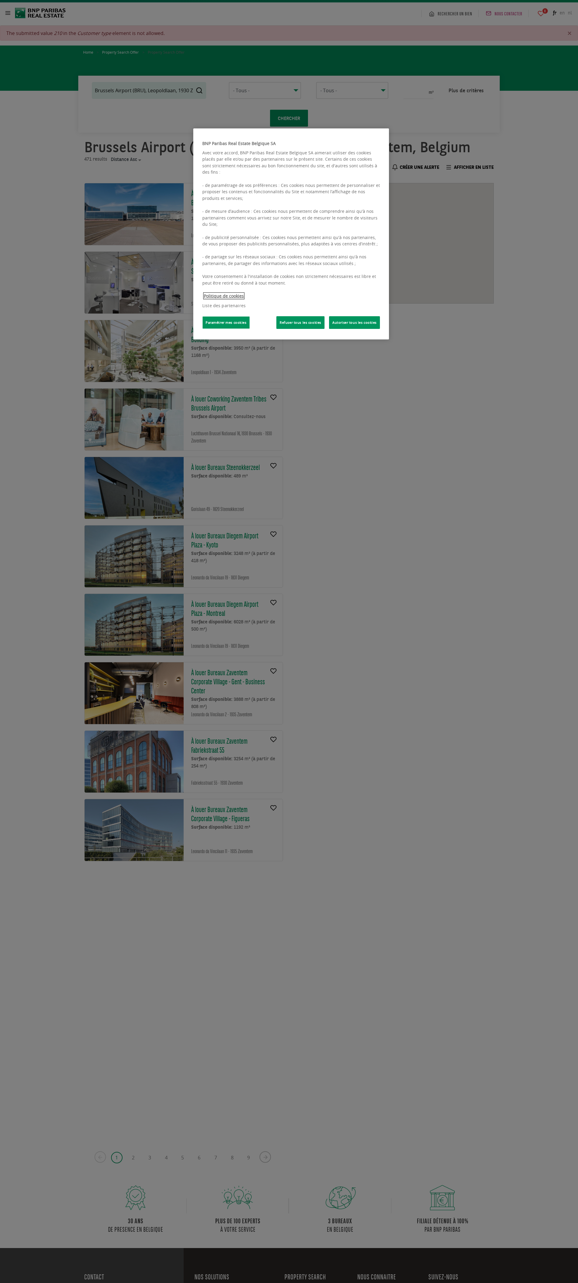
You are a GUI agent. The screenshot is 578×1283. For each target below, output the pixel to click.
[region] (291, 233)
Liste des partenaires (224, 305)
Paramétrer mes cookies (226, 322)
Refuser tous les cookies (300, 322)
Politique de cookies (224, 296)
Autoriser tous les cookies (354, 322)
